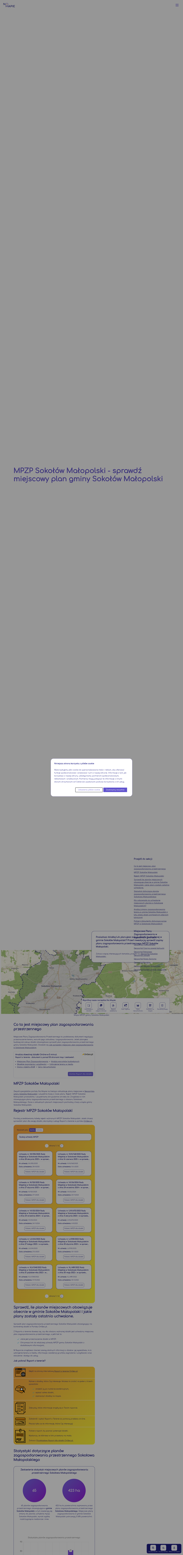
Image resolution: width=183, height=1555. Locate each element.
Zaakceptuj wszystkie (115, 790)
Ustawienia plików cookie (89, 790)
